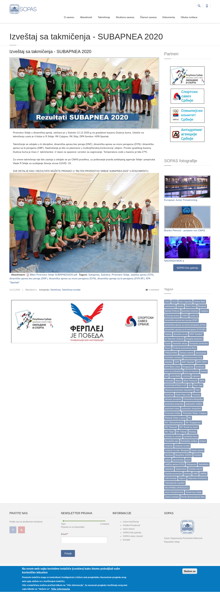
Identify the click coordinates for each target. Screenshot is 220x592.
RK (189, 418)
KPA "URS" (202, 362)
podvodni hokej (172, 408)
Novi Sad (198, 385)
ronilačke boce (191, 436)
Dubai (168, 343)
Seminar (169, 455)
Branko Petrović (172, 311)
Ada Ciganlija (185, 301)
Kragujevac (188, 367)
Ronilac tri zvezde (173, 436)
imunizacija (201, 353)
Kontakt (126, 540)
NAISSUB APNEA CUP (175, 385)
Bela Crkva (190, 306)
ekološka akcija (180, 343)
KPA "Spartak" (188, 362)
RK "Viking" (181, 432)
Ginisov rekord (186, 353)
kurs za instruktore (173, 371)
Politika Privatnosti (131, 525)
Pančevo (169, 394)
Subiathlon (204, 464)
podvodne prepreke (174, 404)
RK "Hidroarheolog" (174, 422)
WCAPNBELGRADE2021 (177, 487)
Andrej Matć (199, 301)
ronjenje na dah (182, 446)
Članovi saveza (148, 17)
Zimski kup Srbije (194, 492)
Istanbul (168, 362)
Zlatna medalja (172, 497)
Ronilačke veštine (189, 441)
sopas (168, 460)
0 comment (154, 290)
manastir (169, 381)
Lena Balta (175, 376)
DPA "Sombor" (196, 334)
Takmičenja (104, 17)
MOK (202, 381)
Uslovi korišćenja (131, 522)
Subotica (105, 274)
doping (168, 334)
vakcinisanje (171, 478)
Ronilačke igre (172, 441)
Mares (178, 381)
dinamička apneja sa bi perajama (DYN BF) (121, 278)
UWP (195, 473)
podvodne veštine (194, 404)
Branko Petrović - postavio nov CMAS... (185, 230)
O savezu (69, 17)
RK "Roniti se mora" (189, 427)
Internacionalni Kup (193, 357)
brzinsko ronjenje (190, 311)
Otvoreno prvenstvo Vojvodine (179, 390)
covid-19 (194, 315)
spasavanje (178, 460)
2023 (174, 301)
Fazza (168, 348)
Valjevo (182, 478)
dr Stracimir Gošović (174, 339)
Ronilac (192, 432)
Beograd (202, 306)
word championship (174, 492)
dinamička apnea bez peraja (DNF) (28, 278)
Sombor (197, 455)
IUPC (177, 362)
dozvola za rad (181, 334)
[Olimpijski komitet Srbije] (187, 114)
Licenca (186, 376)
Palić (197, 390)
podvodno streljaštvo (191, 408)
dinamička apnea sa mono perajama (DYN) (72, 278)
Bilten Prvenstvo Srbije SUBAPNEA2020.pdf (53, 274)
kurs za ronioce (191, 371)
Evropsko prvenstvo (199, 343)
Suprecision (181, 469)
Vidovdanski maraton (175, 483)
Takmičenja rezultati (71, 290)
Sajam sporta (197, 450)
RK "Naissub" (171, 427)
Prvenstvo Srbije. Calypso (195, 413)
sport (188, 460)
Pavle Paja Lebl (182, 394)
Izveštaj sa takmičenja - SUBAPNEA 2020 (50, 51)
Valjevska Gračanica (197, 478)
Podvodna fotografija (193, 399)
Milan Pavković (190, 381)
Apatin (180, 306)
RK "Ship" (169, 432)
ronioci (203, 441)
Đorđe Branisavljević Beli (193, 497)
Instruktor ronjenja (173, 357)
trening (187, 473)
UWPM (203, 473)
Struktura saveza (125, 17)
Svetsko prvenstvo (173, 473)
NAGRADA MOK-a (174, 260)
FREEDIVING (171, 353)
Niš (190, 385)
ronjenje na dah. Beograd (177, 450)
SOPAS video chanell (133, 536)
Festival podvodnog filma (184, 348)
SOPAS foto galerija (187, 267)
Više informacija (60, 589)
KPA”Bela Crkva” (173, 367)
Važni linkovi (129, 529)
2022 (167, 301)
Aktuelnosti (86, 17)
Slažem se (190, 571)
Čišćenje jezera (172, 315)
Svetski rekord (195, 469)
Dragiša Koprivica (194, 339)
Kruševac (200, 367)
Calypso (204, 311)
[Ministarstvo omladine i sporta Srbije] (187, 75)
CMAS (185, 315)
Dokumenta (168, 17)
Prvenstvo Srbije (120, 274)
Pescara (196, 394)
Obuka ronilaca (189, 17)
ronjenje (169, 446)
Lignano (196, 376)
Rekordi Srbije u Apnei (175, 418)
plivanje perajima (173, 399)
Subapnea (94, 274)
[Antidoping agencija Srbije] (187, 134)
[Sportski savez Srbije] (187, 96)
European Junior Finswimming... (181, 200)
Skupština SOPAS (183, 455)
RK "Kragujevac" (193, 422)
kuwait (204, 371)
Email (64, 534)
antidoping (170, 306)
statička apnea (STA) (142, 274)
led (166, 376)
